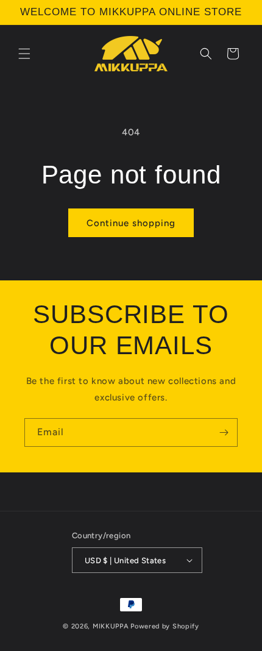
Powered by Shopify (164, 626)
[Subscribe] (223, 432)
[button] (24, 53)
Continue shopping (131, 223)
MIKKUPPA (111, 626)
